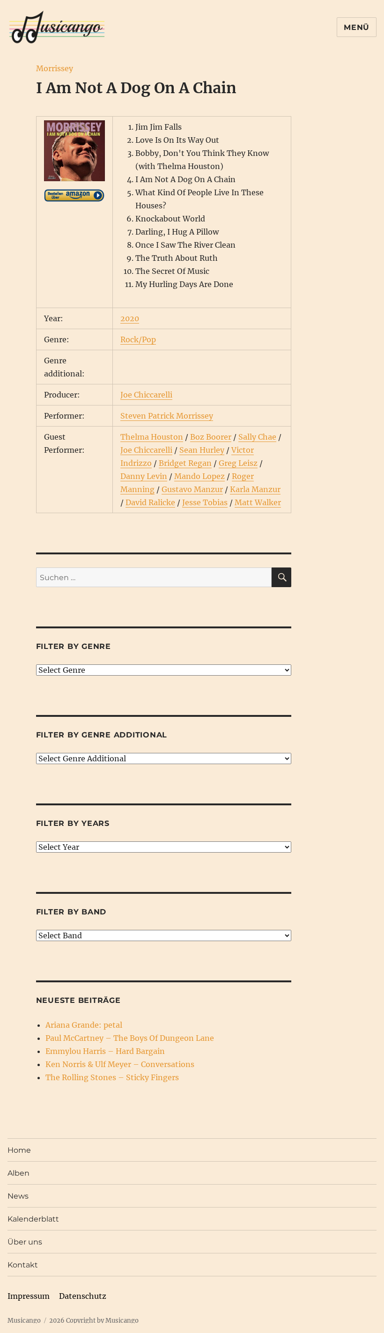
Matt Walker (258, 502)
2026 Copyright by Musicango (94, 1321)
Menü (356, 27)
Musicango (24, 1321)
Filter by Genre (73, 646)
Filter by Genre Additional (102, 734)
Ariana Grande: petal (83, 1025)
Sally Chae (257, 437)
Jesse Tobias (205, 502)
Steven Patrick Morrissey (166, 415)
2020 (129, 318)
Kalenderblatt (33, 1219)
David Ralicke (150, 502)
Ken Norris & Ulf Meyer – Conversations (119, 1064)
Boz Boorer (210, 437)
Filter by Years (73, 823)
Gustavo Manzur (192, 489)
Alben (18, 1173)
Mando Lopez (199, 476)
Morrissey (54, 68)
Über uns (24, 1241)
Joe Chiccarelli (146, 394)
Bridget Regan (185, 463)
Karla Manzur (255, 489)
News (18, 1196)
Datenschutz (82, 1296)
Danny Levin (143, 476)
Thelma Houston (151, 437)
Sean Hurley (201, 450)
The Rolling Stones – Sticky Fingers (112, 1077)
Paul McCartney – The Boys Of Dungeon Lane (129, 1038)
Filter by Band (71, 911)
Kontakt (22, 1264)
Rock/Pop (138, 339)
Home (19, 1150)
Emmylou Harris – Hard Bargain (105, 1051)
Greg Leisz (238, 463)
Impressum (28, 1296)
